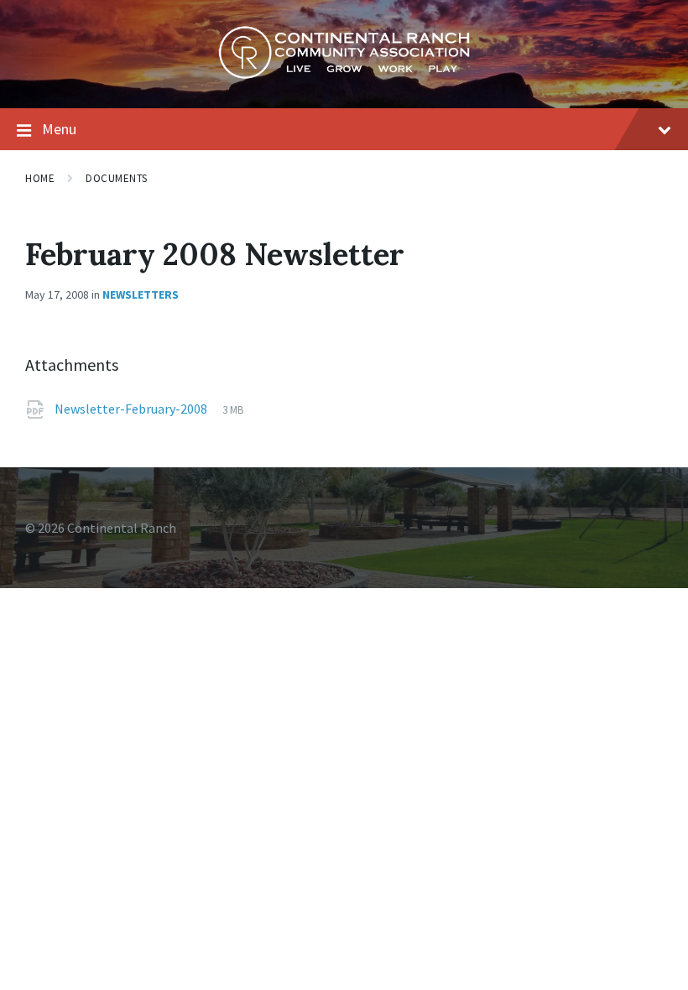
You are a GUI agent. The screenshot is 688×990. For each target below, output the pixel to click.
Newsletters (140, 294)
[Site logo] (344, 74)
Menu (59, 128)
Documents (117, 178)
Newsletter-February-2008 (132, 408)
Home (40, 178)
